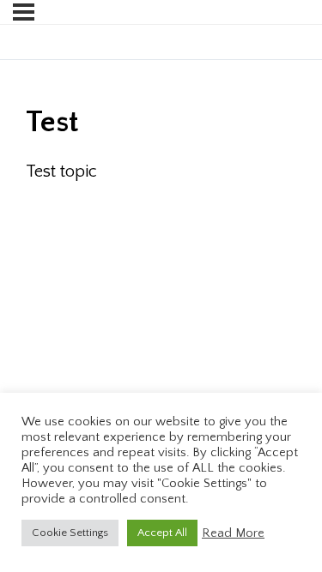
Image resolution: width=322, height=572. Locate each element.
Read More (233, 533)
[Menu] (23, 12)
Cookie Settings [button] (70, 533)
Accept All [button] (162, 533)
